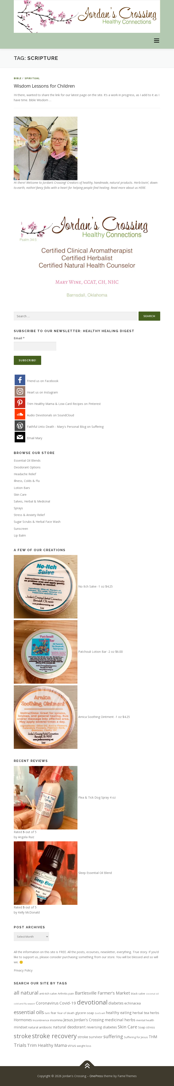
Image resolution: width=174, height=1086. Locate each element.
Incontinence (41, 1020)
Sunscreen (21, 529)
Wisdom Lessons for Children (44, 86)
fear (53, 1013)
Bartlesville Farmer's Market (102, 993)
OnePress (96, 1076)
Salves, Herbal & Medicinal (32, 501)
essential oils (29, 1012)
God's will (100, 1013)
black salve (138, 993)
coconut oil (152, 993)
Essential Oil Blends (27, 460)
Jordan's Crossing (89, 1019)
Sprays (18, 508)
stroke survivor (90, 1036)
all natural (26, 992)
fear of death (65, 1013)
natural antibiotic (40, 1027)
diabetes (115, 1003)
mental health (145, 1020)
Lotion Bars (22, 488)
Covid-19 (67, 1003)
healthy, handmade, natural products (107, 183)
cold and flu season (24, 1003)
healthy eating (119, 1012)
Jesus (68, 1019)
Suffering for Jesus (136, 1037)
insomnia (56, 1020)
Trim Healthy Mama (47, 1045)
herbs (154, 1012)
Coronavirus (47, 1003)
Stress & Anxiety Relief (29, 515)
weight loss (84, 1046)
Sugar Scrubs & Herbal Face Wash (37, 522)
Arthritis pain (66, 993)
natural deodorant (69, 1026)
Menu (156, 41)
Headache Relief (25, 474)
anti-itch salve (48, 993)
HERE (142, 188)
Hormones (23, 1019)
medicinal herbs (120, 1019)
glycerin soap (84, 1013)
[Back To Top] (87, 1066)
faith (47, 1013)
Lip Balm (20, 535)
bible (17, 78)
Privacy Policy (23, 970)
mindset (20, 1027)
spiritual (32, 78)
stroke (22, 1036)
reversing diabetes (102, 1027)
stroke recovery (54, 1036)
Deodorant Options (27, 467)
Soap (141, 1027)
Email (19, 338)
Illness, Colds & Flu (27, 481)
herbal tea (140, 1012)
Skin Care (20, 495)
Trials (20, 1045)
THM (153, 1036)
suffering (113, 1036)
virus (72, 1045)
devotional (92, 1002)
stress (150, 1027)
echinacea (132, 1003)
